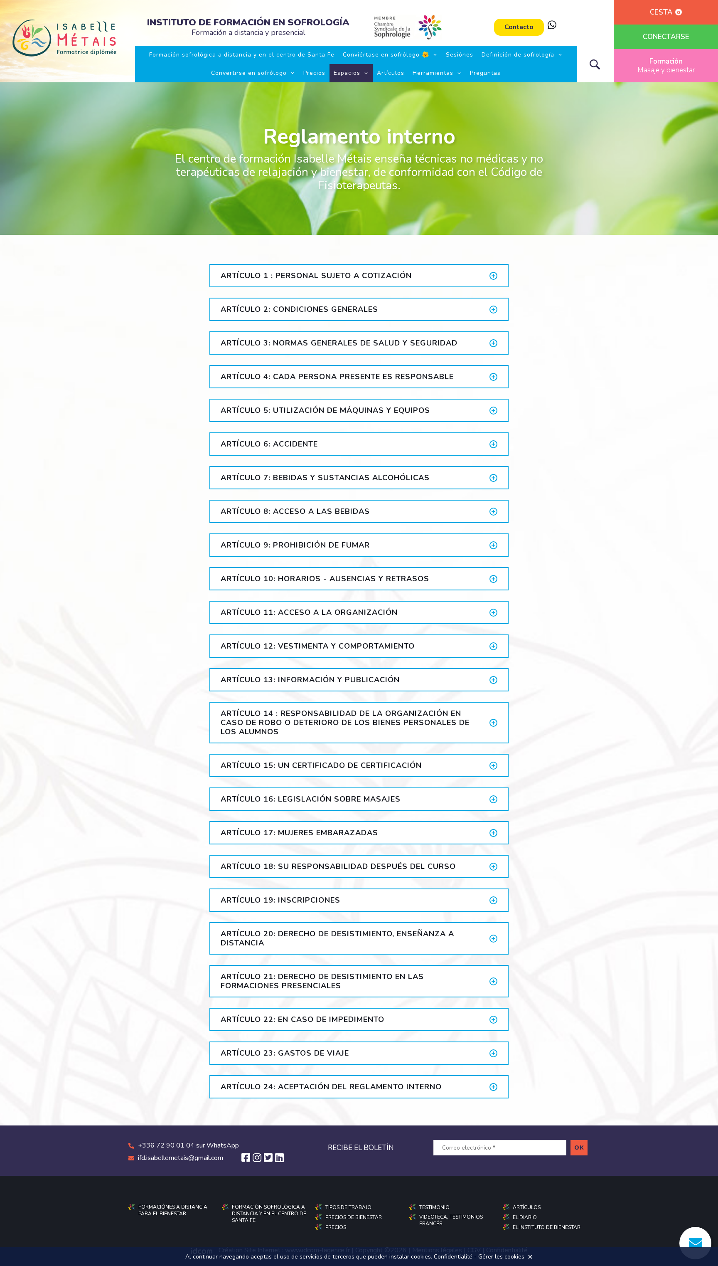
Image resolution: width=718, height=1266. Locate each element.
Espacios (347, 73)
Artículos (390, 73)
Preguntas (485, 73)
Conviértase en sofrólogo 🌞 (386, 55)
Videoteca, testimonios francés (451, 1220)
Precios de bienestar (353, 1217)
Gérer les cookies (501, 1257)
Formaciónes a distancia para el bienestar (172, 1210)
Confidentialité (453, 1257)
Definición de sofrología (518, 55)
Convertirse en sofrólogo (249, 73)
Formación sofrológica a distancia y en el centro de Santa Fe (241, 55)
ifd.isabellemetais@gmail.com (180, 1157)
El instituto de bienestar (546, 1227)
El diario (525, 1217)
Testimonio (434, 1207)
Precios (314, 73)
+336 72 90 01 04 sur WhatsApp (188, 1145)
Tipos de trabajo (348, 1207)
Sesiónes (459, 55)
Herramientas (433, 73)
